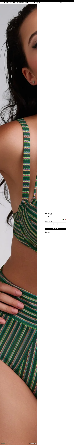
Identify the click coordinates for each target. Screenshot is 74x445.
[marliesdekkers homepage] (37, 3)
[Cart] (73, 3)
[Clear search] (64, 2)
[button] (1, 443)
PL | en (69, 2)
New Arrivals (6, 2)
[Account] (71, 3)
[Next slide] (36, 224)
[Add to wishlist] (65, 221)
